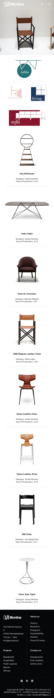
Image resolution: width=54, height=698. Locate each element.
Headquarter (36, 657)
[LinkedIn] (32, 681)
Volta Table (27, 233)
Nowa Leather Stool (27, 474)
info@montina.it (11, 640)
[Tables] (27, 69)
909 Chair (27, 534)
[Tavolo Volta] (27, 209)
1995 (36, 362)
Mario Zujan (30, 359)
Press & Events (37, 640)
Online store (36, 663)
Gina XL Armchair (27, 294)
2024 (36, 181)
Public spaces (10, 663)
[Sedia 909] (27, 509)
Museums (35, 626)
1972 (35, 542)
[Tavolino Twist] (27, 569)
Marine (6, 667)
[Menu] (49, 4)
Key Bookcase (27, 173)
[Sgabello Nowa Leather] (27, 449)
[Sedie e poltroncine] (14, 93)
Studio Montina (31, 179)
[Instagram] (22, 681)
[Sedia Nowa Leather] (27, 389)
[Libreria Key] (27, 149)
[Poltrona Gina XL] (27, 269)
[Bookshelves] (39, 93)
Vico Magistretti (31, 539)
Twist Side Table (26, 594)
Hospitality (8, 660)
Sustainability (37, 633)
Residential (8, 657)
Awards (34, 637)
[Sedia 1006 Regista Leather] (27, 329)
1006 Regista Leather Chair (27, 354)
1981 (35, 301)
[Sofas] (27, 117)
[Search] (42, 4)
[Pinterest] (27, 681)
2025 (36, 422)
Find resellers (36, 660)
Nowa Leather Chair (27, 414)
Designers (35, 630)
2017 (36, 602)
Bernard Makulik (32, 299)
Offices (6, 670)
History (33, 623)
